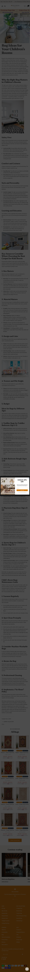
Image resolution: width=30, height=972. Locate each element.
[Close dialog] (28, 478)
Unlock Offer (22, 490)
